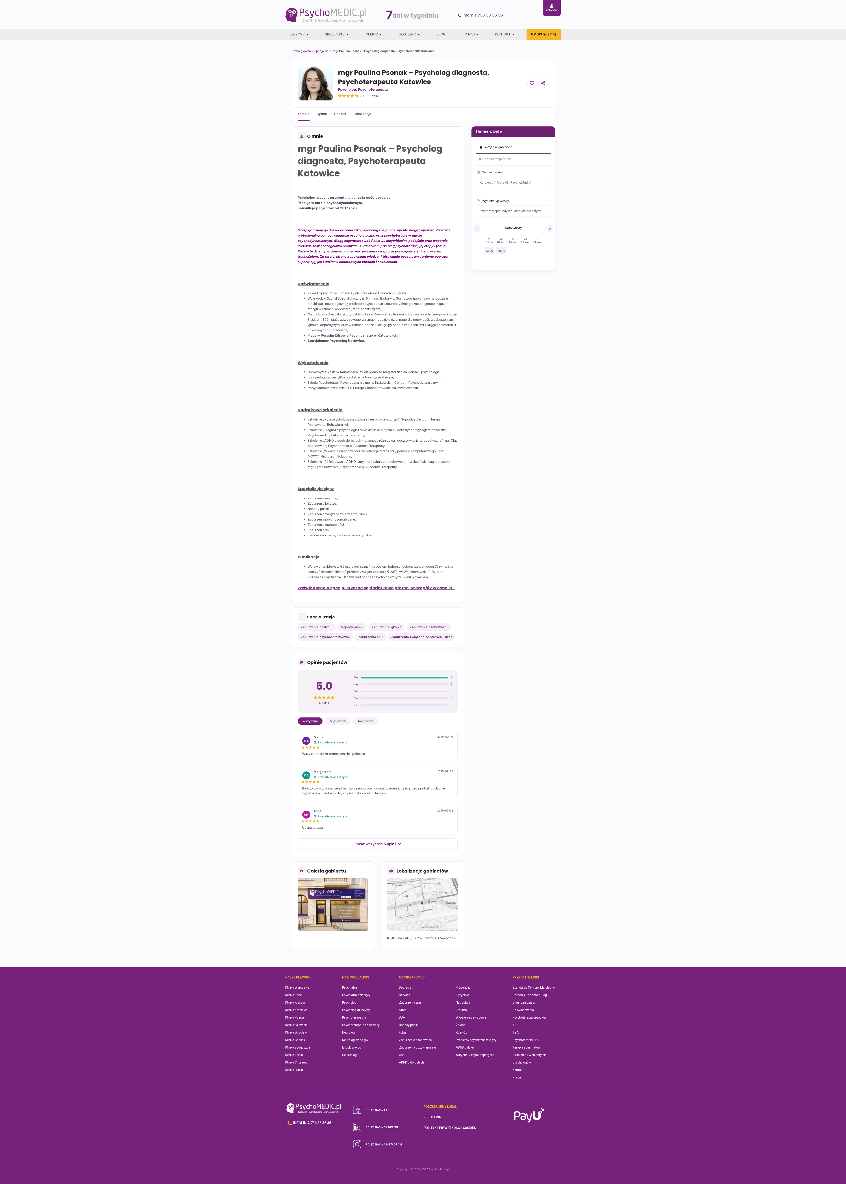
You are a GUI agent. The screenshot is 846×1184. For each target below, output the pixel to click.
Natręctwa (463, 1002)
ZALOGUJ (552, 9)
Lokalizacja (362, 114)
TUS (516, 1025)
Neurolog (348, 1032)
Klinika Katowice (296, 1010)
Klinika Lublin (294, 1070)
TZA (516, 1032)
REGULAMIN (432, 1117)
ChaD (402, 1055)
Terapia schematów (526, 1047)
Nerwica (404, 995)
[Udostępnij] (543, 83)
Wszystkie (310, 721)
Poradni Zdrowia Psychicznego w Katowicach (359, 335)
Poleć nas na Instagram (384, 1144)
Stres (402, 1010)
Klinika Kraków (295, 1002)
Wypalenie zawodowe (471, 1017)
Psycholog (347, 89)
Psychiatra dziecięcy (356, 995)
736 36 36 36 (490, 15)
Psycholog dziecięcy (356, 1010)
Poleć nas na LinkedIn (382, 1127)
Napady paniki (408, 1025)
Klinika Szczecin (296, 1025)
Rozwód (461, 1032)
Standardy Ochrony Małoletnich (535, 987)
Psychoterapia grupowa (529, 1017)
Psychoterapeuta (373, 89)
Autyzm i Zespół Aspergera (475, 1055)
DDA (402, 1017)
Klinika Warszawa (297, 987)
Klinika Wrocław (296, 1032)
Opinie (322, 114)
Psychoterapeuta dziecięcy (361, 1025)
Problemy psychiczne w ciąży (476, 1040)
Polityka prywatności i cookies (450, 1128)
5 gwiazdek (338, 721)
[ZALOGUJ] (552, 6)
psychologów (522, 1062)
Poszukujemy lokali (441, 1106)
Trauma (461, 1010)
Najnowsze (366, 721)
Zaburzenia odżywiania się (417, 1047)
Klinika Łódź (293, 995)
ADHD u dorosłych (411, 1062)
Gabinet (340, 114)
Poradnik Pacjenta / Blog (530, 995)
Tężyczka (462, 995)
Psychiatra (349, 987)
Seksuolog (349, 1055)
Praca (517, 1077)
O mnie (304, 114)
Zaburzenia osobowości (415, 1040)
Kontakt (518, 1070)
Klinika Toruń (294, 1055)
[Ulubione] (531, 83)
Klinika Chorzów (296, 1062)
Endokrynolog (351, 1047)
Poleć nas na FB (377, 1110)
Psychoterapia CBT (526, 1040)
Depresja (405, 987)
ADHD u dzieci (465, 1047)
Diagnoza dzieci (524, 1002)
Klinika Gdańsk (295, 1040)
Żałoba (461, 1025)
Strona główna (301, 51)
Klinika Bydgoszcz (297, 1047)
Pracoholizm (464, 987)
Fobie (402, 1032)
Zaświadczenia (523, 1010)
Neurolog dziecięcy (355, 1040)
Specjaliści (321, 51)
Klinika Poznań (295, 1017)
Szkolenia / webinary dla (530, 1055)
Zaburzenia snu (410, 1002)
